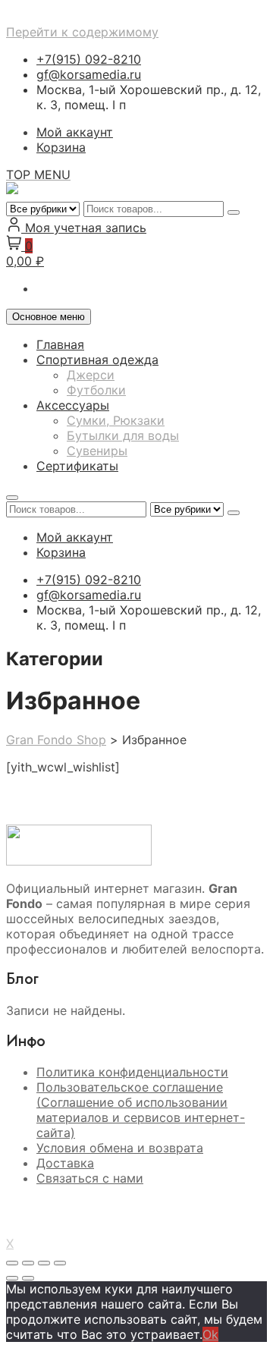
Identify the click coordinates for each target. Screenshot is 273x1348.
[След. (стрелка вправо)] (28, 1278)
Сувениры (97, 450)
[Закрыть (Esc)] (60, 1263)
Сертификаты (77, 465)
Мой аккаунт (74, 132)
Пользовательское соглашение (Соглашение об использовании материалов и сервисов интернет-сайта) (140, 1109)
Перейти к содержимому (82, 31)
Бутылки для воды (123, 435)
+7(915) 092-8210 (88, 59)
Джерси (91, 374)
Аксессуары (72, 405)
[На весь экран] (28, 1263)
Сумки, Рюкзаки (116, 420)
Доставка (65, 1162)
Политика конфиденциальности (132, 1071)
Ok (210, 1334)
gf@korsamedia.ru (88, 74)
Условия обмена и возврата (119, 1147)
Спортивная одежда (97, 359)
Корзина (61, 147)
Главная (60, 344)
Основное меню (48, 316)
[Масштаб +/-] (12, 1263)
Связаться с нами (89, 1178)
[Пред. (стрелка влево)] (12, 1278)
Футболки (96, 389)
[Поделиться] (44, 1263)
